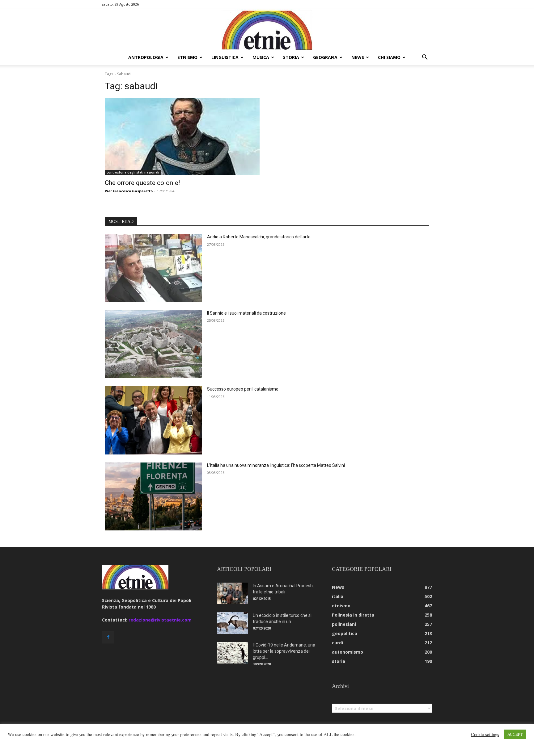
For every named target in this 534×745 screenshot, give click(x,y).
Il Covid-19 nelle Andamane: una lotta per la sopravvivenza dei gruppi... (284, 651)
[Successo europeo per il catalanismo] (153, 420)
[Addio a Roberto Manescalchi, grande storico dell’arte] (153, 268)
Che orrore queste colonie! (142, 182)
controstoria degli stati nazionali (133, 172)
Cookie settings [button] (485, 734)
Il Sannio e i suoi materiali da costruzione (246, 313)
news (357, 57)
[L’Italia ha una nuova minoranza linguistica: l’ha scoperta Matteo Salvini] (153, 496)
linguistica (225, 57)
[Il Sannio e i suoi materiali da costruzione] (153, 344)
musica (260, 57)
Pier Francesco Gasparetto (129, 191)
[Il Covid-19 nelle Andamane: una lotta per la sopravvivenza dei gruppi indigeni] (232, 652)
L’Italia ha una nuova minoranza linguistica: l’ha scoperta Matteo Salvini (276, 465)
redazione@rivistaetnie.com (160, 620)
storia (291, 57)
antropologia (145, 57)
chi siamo (389, 57)
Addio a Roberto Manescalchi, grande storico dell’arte (259, 236)
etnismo (187, 57)
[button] (424, 58)
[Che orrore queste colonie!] (182, 136)
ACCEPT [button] (515, 734)
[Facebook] (108, 637)
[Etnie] (267, 29)
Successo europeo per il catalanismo (242, 389)
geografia (325, 57)
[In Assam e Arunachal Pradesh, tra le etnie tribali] (232, 593)
